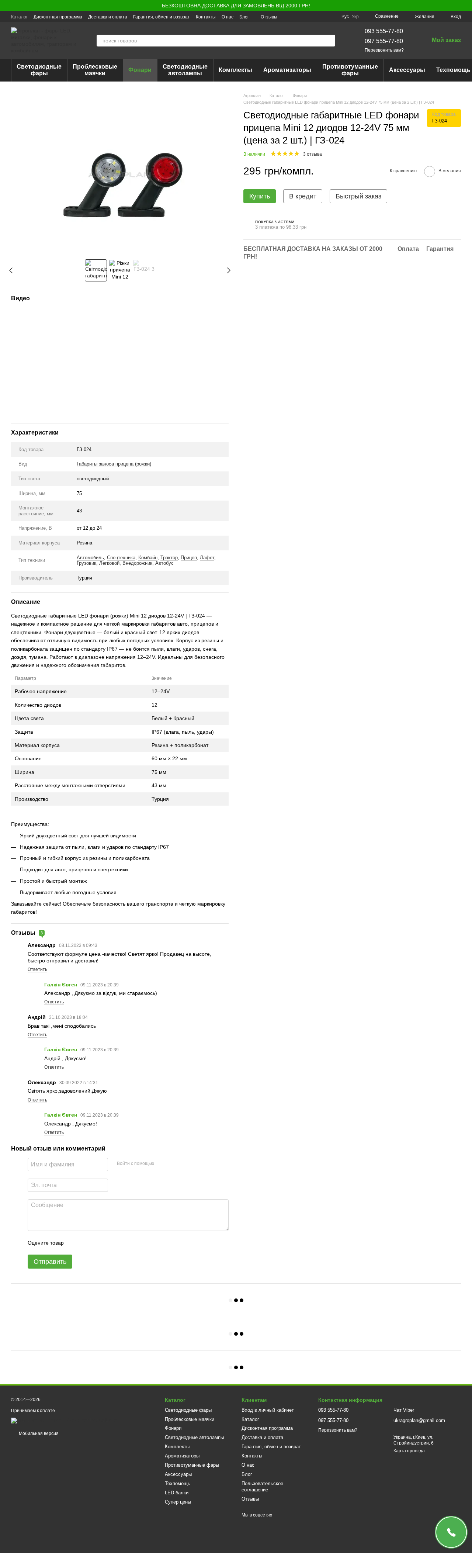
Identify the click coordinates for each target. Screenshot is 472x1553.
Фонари (140, 70)
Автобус (164, 563)
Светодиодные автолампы (185, 69)
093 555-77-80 (384, 31)
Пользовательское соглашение (262, 1487)
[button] (466, 5)
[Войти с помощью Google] (174, 1163)
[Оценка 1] (76, 1242)
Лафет (207, 557)
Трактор (169, 557)
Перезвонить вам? (384, 50)
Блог (244, 17)
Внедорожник (137, 563)
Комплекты (235, 70)
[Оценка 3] (99, 1242)
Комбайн (147, 557)
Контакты (206, 17)
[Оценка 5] (123, 1242)
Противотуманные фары (350, 69)
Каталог (19, 17)
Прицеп (189, 557)
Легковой (109, 563)
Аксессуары (407, 70)
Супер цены (178, 1502)
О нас (227, 17)
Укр (355, 16)
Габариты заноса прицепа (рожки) (114, 464)
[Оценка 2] (88, 1242)
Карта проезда (409, 1450)
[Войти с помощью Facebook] (162, 1163)
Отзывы (269, 17)
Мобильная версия (38, 1433)
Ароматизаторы (287, 70)
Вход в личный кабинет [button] (268, 1410)
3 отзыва (312, 153)
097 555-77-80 (384, 41)
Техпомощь (177, 1483)
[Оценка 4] (111, 1242)
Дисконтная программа (58, 17)
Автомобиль (90, 557)
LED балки (176, 1492)
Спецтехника (121, 557)
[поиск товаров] (329, 40)
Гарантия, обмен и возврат (161, 17)
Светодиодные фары (39, 69)
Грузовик (86, 563)
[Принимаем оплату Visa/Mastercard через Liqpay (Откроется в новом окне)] (65, 1420)
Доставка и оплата (107, 17)
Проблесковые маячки (95, 69)
